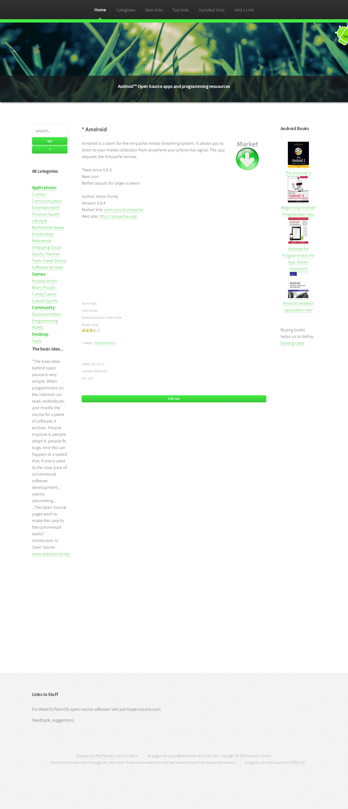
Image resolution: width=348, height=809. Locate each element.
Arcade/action (45, 280)
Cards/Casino (44, 294)
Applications (108, 343)
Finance (39, 214)
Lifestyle (39, 220)
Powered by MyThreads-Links (99, 755)
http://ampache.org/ (118, 216)
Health (53, 214)
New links (154, 10)
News (59, 227)
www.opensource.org (51, 553)
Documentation (46, 314)
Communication (47, 201)
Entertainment (45, 207)
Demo (60, 260)
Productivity (42, 234)
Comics (38, 194)
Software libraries (47, 267)
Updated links (212, 10)
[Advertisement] (174, 259)
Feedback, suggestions (53, 720)
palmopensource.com (140, 709)
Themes (52, 254)
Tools (37, 260)
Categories (125, 10)
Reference (41, 240)
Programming (45, 320)
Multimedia (42, 227)
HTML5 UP (297, 762)
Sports (38, 254)
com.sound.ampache (123, 209)
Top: (96, 343)
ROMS (37, 327)
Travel (48, 260)
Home (100, 10)
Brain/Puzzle (43, 287)
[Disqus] (174, 475)
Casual (38, 300)
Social (56, 247)
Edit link (173, 399)
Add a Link (244, 10)
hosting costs (292, 343)
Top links (181, 10)
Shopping (41, 247)
